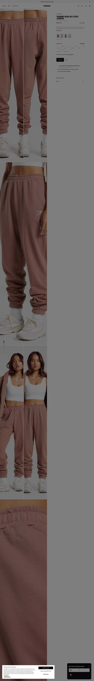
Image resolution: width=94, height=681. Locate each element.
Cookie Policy (6, 675)
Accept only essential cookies (45, 671)
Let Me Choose (45, 674)
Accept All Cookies (45, 667)
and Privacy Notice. (7, 677)
